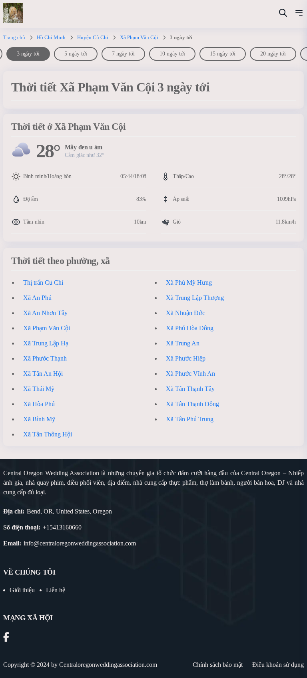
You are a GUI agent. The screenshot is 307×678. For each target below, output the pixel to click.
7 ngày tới (123, 54)
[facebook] (6, 638)
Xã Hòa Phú (39, 403)
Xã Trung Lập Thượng (195, 297)
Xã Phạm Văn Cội (139, 37)
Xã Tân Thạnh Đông (192, 403)
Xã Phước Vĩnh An (190, 373)
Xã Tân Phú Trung (189, 419)
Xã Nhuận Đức (185, 312)
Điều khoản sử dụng (278, 664)
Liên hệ (55, 590)
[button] (299, 14)
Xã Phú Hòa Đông (189, 328)
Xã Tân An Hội (43, 373)
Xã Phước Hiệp (185, 358)
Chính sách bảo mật (218, 664)
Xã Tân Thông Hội (47, 434)
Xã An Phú (37, 297)
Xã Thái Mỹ (38, 388)
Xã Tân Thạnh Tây (190, 388)
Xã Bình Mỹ (39, 419)
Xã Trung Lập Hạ (45, 343)
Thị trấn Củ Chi (43, 282)
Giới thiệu (22, 590)
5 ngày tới (75, 54)
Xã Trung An (182, 343)
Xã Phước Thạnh (45, 358)
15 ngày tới (222, 54)
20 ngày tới (273, 54)
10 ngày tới (172, 54)
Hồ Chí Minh (51, 37)
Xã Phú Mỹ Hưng (189, 282)
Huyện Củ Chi (92, 37)
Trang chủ (14, 37)
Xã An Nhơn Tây (45, 312)
